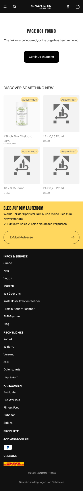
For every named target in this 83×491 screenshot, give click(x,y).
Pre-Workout (12, 400)
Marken (9, 286)
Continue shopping (41, 56)
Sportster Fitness (46, 472)
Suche (8, 263)
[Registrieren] (72, 237)
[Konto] (68, 7)
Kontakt (9, 339)
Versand (9, 354)
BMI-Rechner (12, 316)
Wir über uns (12, 293)
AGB (6, 362)
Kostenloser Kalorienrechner (22, 301)
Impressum (11, 377)
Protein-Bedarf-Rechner (19, 309)
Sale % (8, 422)
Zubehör (9, 415)
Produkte (9, 392)
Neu (6, 270)
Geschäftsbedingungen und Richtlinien (41, 482)
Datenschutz (12, 369)
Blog (6, 324)
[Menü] (5, 7)
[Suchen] (14, 7)
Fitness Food (11, 407)
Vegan (8, 278)
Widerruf (9, 346)
